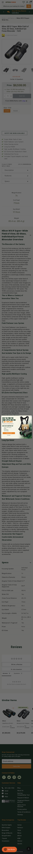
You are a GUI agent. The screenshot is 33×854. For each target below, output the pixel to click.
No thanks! (8, 435)
